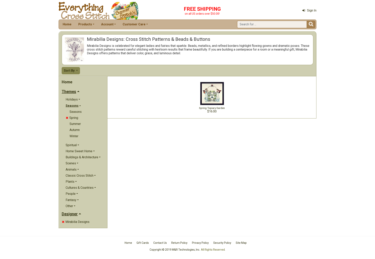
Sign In (311, 10)
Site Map (241, 242)
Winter (74, 136)
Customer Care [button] (134, 24)
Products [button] (85, 24)
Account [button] (107, 24)
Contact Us (160, 242)
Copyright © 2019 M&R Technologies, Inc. (175, 249)
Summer (75, 124)
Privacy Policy (200, 242)
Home (67, 24)
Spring (72, 118)
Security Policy (222, 242)
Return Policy (179, 242)
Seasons (76, 112)
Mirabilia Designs (75, 222)
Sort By (69, 70)
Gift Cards (143, 242)
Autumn (75, 130)
